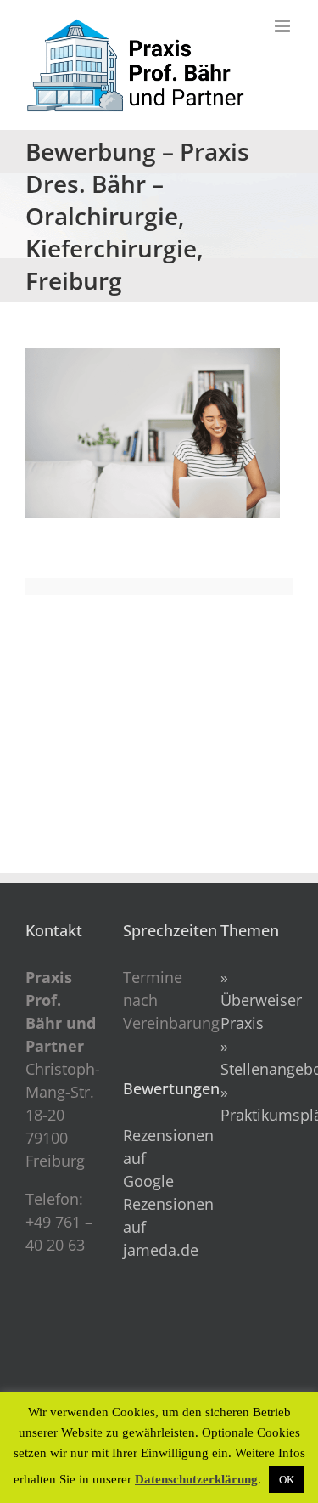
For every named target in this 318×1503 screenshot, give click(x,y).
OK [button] (286, 1479)
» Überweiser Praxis (261, 1000)
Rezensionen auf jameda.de (159, 1227)
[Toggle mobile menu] (284, 26)
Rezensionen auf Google (159, 1158)
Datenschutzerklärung (196, 1479)
